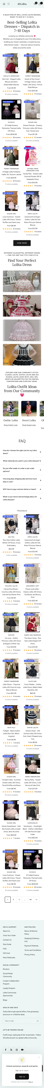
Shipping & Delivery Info (31, 939)
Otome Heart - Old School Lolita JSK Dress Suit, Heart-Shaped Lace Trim (32, 735)
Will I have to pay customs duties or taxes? (19, 489)
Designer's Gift (32, 586)
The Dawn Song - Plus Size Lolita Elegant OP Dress (32, 641)
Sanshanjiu (33, 823)
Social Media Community (8, 975)
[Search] (9, 4)
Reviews (6, 969)
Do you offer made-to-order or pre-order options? (18, 469)
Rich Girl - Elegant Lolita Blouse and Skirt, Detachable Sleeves (11, 82)
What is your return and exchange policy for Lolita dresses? (20, 498)
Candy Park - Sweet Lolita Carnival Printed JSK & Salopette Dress (32, 176)
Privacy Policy (29, 955)
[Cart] (40, 4)
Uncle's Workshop (11, 76)
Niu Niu (11, 537)
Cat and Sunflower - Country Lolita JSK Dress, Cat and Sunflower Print (11, 592)
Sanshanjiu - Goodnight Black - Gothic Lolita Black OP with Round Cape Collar (33, 830)
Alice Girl (32, 681)
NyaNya (11, 122)
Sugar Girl (32, 122)
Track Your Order (9, 935)
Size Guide (7, 944)
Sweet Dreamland (32, 777)
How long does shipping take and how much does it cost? (20, 480)
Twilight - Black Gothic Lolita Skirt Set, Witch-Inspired (11, 733)
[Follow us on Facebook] (5, 1050)
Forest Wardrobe (32, 76)
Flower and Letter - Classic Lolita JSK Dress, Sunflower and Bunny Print (32, 593)
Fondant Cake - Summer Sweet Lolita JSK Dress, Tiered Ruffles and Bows (11, 782)
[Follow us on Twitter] (11, 1050)
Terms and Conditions (32, 950)
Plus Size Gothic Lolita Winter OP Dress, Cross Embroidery (11, 543)
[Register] (38, 1021)
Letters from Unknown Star (32, 169)
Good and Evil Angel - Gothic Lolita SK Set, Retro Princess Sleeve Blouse (32, 221)
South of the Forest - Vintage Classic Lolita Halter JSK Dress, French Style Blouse (32, 83)
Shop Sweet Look (29, 425)
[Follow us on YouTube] (22, 1050)
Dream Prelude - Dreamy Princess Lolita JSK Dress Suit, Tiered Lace (32, 128)
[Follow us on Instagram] (16, 1050)
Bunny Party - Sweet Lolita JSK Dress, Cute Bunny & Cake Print (32, 782)
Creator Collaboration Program (11, 982)
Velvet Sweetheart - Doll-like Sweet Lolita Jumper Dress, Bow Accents (11, 829)
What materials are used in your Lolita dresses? (21, 461)
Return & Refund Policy (30, 932)
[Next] (36, 899)
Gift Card (6, 953)
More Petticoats (9, 958)
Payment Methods (31, 946)
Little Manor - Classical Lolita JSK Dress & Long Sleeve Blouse (11, 687)
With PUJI (11, 727)
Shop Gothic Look (10, 425)
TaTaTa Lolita (32, 727)
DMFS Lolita (33, 214)
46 (31, 899)
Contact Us (7, 940)
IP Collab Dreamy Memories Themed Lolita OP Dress (11, 128)
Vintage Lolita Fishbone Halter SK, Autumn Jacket (11, 173)
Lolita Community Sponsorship (9, 994)
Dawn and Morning (32, 635)
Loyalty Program (9, 988)
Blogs (5, 1000)
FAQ (4, 949)
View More (22, 243)
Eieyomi (11, 635)
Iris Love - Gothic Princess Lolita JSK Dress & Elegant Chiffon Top (11, 641)
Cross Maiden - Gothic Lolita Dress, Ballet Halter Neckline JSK (32, 687)
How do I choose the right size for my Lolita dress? (20, 451)
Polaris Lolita (11, 586)
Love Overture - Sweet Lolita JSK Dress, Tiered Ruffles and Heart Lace (11, 219)
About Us (6, 931)
